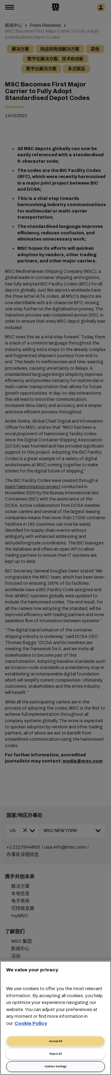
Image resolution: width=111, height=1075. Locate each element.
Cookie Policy (30, 1023)
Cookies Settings (55, 1066)
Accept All (55, 1041)
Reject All (55, 1054)
